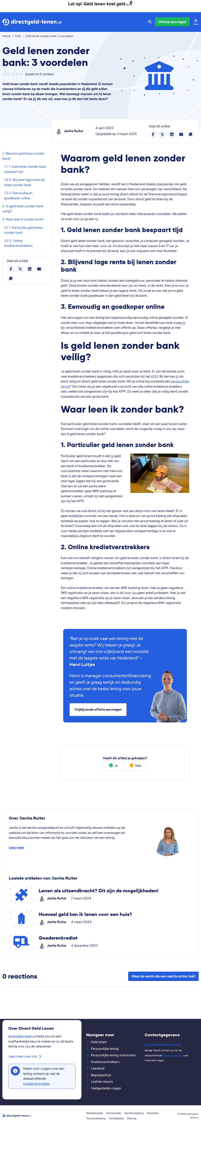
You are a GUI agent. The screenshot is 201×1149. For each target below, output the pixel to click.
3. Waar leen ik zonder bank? (23, 219)
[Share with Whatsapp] (11, 278)
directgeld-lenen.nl (22, 1036)
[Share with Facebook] (11, 269)
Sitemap (132, 1118)
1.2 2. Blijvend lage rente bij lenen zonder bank (24, 182)
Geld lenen (99, 1042)
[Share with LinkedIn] (30, 269)
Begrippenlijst (101, 1075)
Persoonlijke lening (105, 1049)
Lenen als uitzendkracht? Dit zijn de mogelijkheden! (100, 894)
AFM (154, 376)
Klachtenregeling (134, 1113)
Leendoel (97, 1068)
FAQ (18, 36)
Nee (138, 766)
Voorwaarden (113, 1113)
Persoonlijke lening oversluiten (113, 1055)
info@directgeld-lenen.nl (163, 1044)
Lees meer (16, 847)
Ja (116, 766)
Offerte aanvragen (172, 22)
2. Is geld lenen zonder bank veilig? (22, 208)
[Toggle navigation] (196, 22)
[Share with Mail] (39, 269)
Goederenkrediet (100, 941)
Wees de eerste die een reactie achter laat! (163, 976)
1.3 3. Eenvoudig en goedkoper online (18, 195)
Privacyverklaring (96, 1118)
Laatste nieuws (102, 1081)
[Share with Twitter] (20, 269)
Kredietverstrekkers (105, 1062)
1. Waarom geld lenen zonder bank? (23, 155)
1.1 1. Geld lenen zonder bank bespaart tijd (25, 169)
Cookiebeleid (116, 1118)
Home (6, 36)
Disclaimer (153, 1113)
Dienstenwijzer (94, 1113)
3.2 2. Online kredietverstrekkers (18, 243)
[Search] (150, 22)
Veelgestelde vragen (106, 1088)
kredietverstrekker (36, 1084)
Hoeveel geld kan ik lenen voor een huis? (100, 918)
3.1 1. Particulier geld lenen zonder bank (23, 230)
